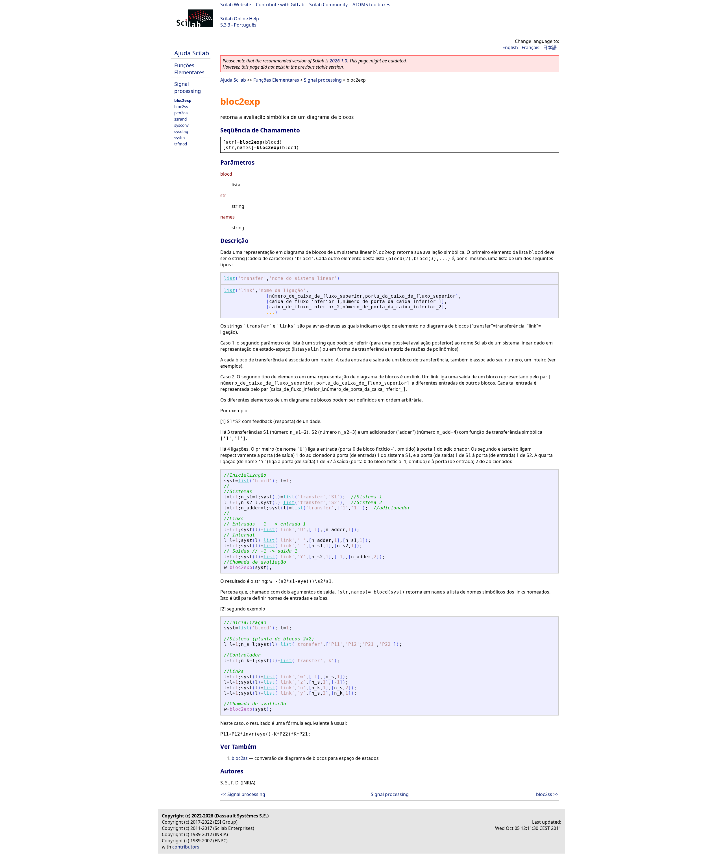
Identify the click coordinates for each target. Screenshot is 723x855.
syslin (179, 137)
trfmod (180, 144)
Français (530, 47)
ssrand (180, 119)
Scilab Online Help (239, 19)
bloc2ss (181, 106)
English (510, 47)
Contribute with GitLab (280, 4)
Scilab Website (235, 4)
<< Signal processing (243, 794)
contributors (185, 847)
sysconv (181, 125)
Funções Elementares (189, 69)
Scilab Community (328, 4)
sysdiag (181, 131)
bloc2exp (182, 100)
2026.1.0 (338, 61)
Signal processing (187, 87)
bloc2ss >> (547, 794)
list (229, 278)
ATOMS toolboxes (371, 4)
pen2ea (181, 112)
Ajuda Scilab (191, 53)
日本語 (550, 47)
